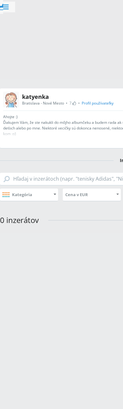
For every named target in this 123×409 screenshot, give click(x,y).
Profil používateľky (98, 103)
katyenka (35, 96)
